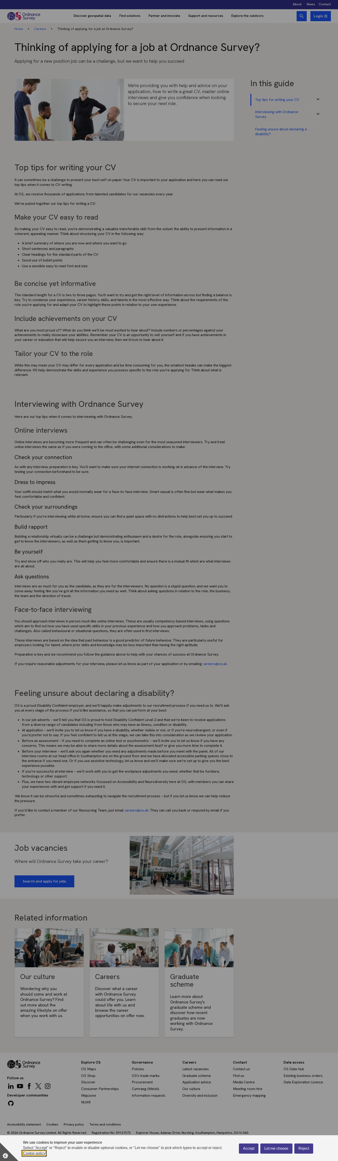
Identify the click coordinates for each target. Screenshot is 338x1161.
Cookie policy (34, 1153)
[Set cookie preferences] (9, 1152)
